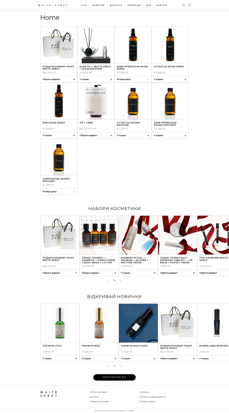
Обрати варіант (51, 79)
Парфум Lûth (52, 346)
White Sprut (106, 411)
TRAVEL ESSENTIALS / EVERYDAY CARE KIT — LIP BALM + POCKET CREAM (176, 260)
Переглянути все (114, 377)
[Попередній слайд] (109, 280)
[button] (184, 5)
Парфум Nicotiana (134, 346)
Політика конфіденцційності (152, 397)
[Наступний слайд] (120, 280)
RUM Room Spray (54, 123)
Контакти (94, 397)
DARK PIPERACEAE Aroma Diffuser (165, 124)
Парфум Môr (91, 346)
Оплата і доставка (98, 392)
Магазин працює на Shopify (122, 411)
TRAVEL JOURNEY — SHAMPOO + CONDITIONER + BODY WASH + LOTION (98, 260)
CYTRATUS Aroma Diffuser (128, 124)
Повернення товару (99, 401)
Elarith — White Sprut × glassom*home (95, 68)
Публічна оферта (147, 401)
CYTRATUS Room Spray (169, 67)
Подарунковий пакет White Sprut (58, 68)
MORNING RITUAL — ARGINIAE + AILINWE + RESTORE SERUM (134, 260)
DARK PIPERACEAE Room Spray (132, 68)
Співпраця (144, 392)
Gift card (86, 123)
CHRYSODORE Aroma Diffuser (56, 180)
